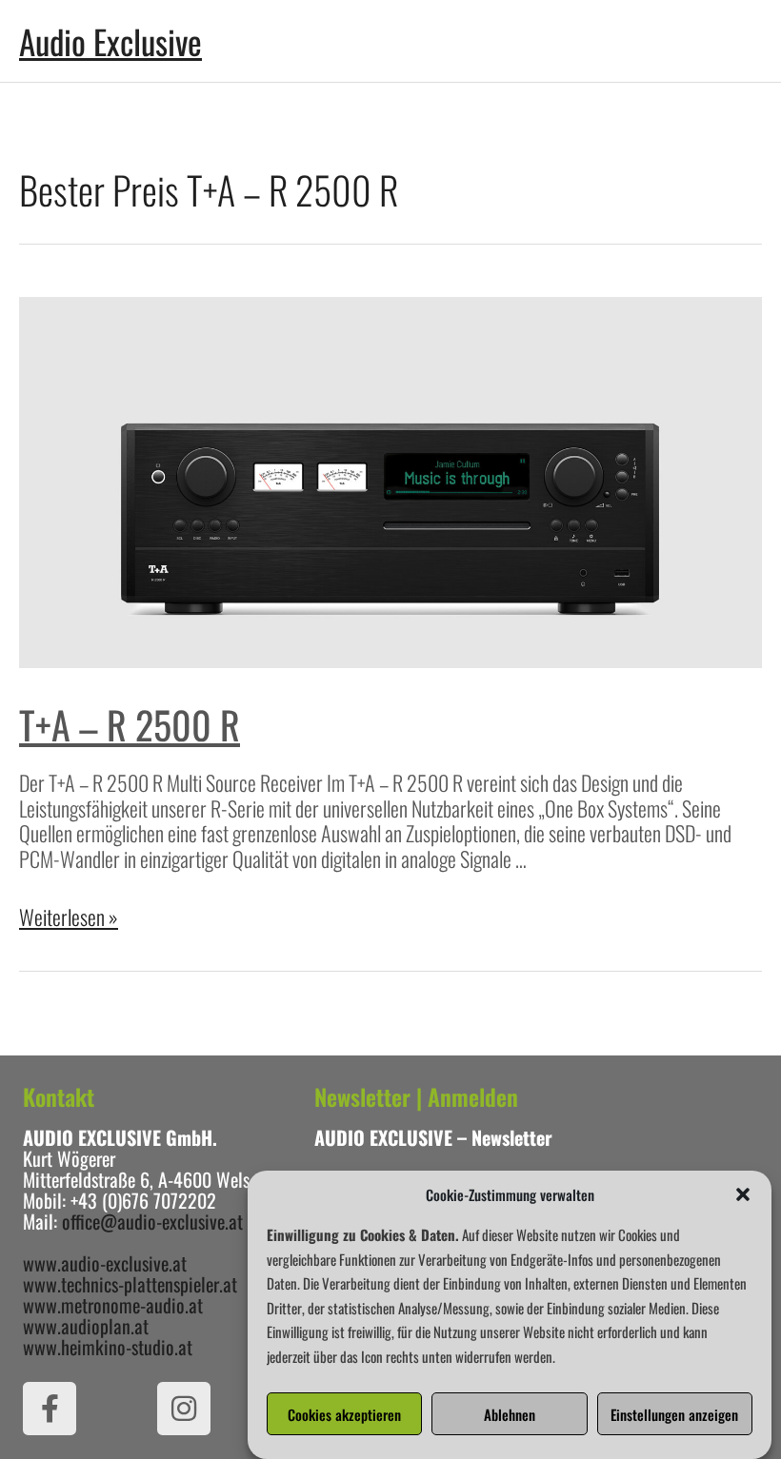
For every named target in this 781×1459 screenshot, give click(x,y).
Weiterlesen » (68, 916)
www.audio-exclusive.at (105, 1263)
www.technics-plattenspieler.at (130, 1284)
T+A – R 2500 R (129, 724)
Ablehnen (509, 1414)
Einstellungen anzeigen (674, 1414)
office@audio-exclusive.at (152, 1221)
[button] (742, 1194)
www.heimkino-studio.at (107, 1346)
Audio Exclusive (110, 41)
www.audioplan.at (86, 1325)
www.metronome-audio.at (113, 1305)
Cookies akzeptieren (344, 1414)
